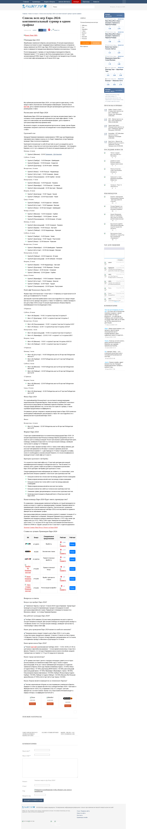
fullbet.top (116, 302)
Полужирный (105, 249)
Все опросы (84, 46)
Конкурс (76, 2)
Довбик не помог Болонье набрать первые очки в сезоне (117, 162)
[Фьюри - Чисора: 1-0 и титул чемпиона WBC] (69, 725)
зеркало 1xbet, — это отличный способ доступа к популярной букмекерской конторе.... (113, 354)
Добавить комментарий (33, 800)
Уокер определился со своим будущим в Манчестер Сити (29, 734)
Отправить (120, 260)
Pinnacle (84, 38)
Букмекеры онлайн (82, 817)
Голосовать (85, 43)
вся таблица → (119, 90)
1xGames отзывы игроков (50, 732)
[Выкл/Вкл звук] (113, 260)
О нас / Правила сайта (83, 811)
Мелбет (84, 33)
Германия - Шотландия (53, 154)
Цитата (119, 249)
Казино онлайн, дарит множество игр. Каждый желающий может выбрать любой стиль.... (114, 364)
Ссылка (114, 249)
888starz (84, 25)
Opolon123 (111, 267)
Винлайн (84, 36)
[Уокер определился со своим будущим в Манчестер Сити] (30, 725)
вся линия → (120, 15)
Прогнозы (86, 2)
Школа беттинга (64, 2)
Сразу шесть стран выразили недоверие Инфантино (116, 178)
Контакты (80, 815)
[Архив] (115, 260)
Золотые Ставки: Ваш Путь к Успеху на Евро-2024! (41, 527)
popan (110, 262)
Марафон (84, 29)
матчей (26, 107)
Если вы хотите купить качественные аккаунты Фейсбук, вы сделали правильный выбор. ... (114, 343)
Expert (35, 30)
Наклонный (107, 249)
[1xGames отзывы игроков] (50, 725)
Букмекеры (36, 2)
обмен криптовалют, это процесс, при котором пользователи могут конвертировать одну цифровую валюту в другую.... (115, 332)
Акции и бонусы (49, 2)
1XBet (83, 31)
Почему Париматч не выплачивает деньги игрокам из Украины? (116, 208)
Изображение (116, 249)
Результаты (96, 43)
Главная (26, 2)
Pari (83, 27)
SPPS (109, 274)
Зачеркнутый (110, 249)
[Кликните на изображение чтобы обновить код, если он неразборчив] (56, 791)
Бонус (72, 544)
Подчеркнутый (108, 249)
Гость (109, 288)
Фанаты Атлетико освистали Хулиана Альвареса (116, 170)
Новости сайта (81, 813)
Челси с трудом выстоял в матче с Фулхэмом (116, 154)
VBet (83, 35)
